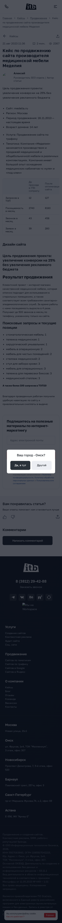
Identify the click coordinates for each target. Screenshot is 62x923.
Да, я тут (20, 465)
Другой (41, 465)
